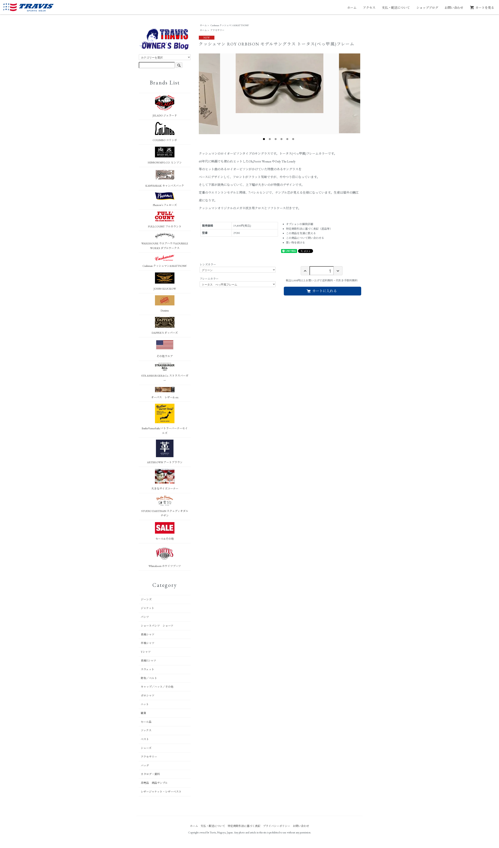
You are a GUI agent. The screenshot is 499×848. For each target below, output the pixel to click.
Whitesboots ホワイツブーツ (165, 566)
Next (363, 94)
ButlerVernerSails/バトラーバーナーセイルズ (165, 431)
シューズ (146, 748)
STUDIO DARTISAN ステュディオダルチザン (164, 513)
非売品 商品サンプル (154, 783)
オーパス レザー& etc (165, 397)
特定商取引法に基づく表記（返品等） (309, 229)
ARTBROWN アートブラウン (165, 462)
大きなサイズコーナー (164, 488)
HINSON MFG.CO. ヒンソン (165, 162)
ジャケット (147, 608)
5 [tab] (287, 139)
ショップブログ (427, 8)
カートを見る (484, 8)
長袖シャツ (147, 634)
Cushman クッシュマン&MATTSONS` (229, 25)
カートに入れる (324, 291)
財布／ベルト (149, 678)
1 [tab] (264, 139)
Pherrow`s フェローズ (165, 205)
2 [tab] (270, 139)
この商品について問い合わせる (305, 238)
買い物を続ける (295, 242)
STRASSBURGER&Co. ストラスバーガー (164, 378)
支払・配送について (396, 8)
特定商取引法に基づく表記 (244, 826)
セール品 (146, 722)
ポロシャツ (147, 695)
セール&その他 (165, 538)
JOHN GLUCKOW (165, 288)
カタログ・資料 (150, 774)
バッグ (145, 765)
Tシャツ (146, 652)
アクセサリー (217, 30)
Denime (165, 310)
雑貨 (143, 713)
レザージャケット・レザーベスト (161, 791)
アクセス (369, 8)
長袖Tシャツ (148, 660)
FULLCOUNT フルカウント (164, 226)
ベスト (145, 739)
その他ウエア (165, 356)
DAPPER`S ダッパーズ (165, 332)
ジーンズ (146, 599)
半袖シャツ (147, 643)
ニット (145, 704)
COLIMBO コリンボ (165, 140)
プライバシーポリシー (276, 826)
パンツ (145, 617)
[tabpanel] (279, 83)
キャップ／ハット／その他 (157, 686)
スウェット (147, 669)
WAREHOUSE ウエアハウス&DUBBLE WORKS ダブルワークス (164, 246)
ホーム (352, 8)
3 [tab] (276, 139)
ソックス (146, 730)
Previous (196, 94)
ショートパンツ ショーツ (157, 625)
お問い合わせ (454, 8)
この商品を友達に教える (301, 233)
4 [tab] (281, 139)
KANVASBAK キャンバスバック (164, 185)
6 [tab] (293, 139)
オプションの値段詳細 (299, 224)
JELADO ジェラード (165, 115)
